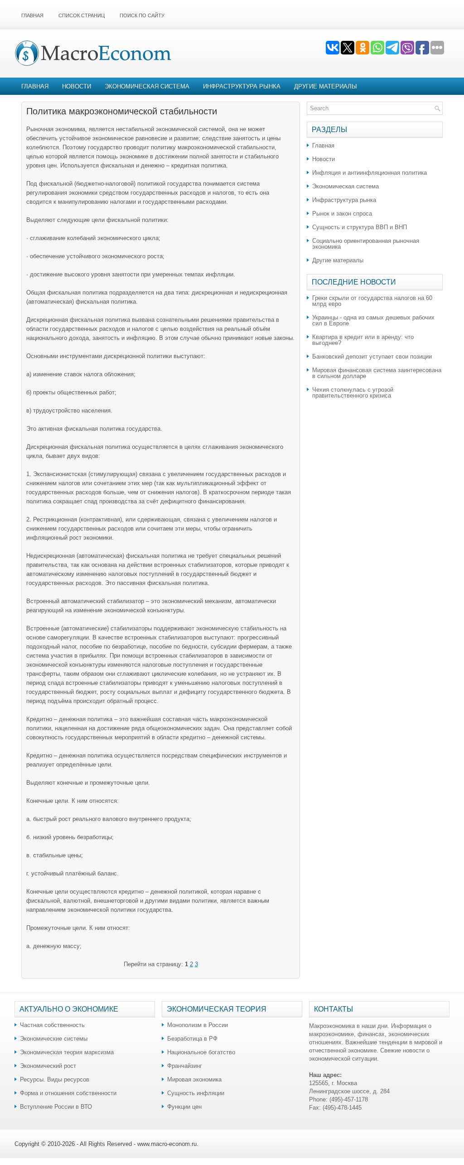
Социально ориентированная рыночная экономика (365, 243)
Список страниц (81, 15)
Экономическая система (147, 86)
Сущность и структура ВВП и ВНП (359, 227)
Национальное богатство (201, 1052)
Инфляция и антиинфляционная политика (369, 172)
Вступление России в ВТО (56, 1106)
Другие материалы (325, 86)
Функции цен (184, 1106)
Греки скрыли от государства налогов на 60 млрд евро (372, 301)
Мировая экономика (194, 1079)
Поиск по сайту (142, 15)
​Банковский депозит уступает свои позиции (372, 356)
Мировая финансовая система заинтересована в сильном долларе (376, 373)
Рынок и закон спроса (342, 213)
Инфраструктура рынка (241, 86)
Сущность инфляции (195, 1093)
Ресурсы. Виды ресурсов (54, 1079)
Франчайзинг (184, 1065)
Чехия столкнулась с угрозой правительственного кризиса (352, 392)
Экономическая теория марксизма (67, 1052)
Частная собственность (52, 1025)
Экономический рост (48, 1065)
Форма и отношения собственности (68, 1093)
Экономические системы (53, 1038)
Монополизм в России (197, 1025)
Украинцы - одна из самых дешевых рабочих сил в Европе (373, 320)
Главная (32, 15)
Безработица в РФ (192, 1038)
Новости (76, 86)
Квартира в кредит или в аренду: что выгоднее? (363, 340)
